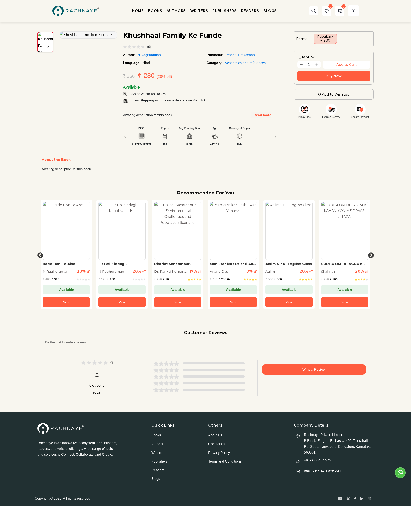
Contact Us (216, 444)
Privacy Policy (219, 453)
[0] (327, 11)
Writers (156, 453)
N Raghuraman (149, 55)
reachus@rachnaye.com (322, 470)
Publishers (159, 461)
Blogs (155, 479)
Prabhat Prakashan (240, 55)
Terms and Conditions (224, 461)
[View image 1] (45, 42)
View (66, 302)
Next (370, 254)
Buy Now (334, 76)
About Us (215, 435)
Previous (39, 254)
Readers (157, 470)
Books (156, 435)
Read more (262, 115)
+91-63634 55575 (317, 460)
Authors (157, 444)
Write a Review (314, 369)
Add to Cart (346, 65)
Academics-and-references (245, 63)
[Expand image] (88, 35)
